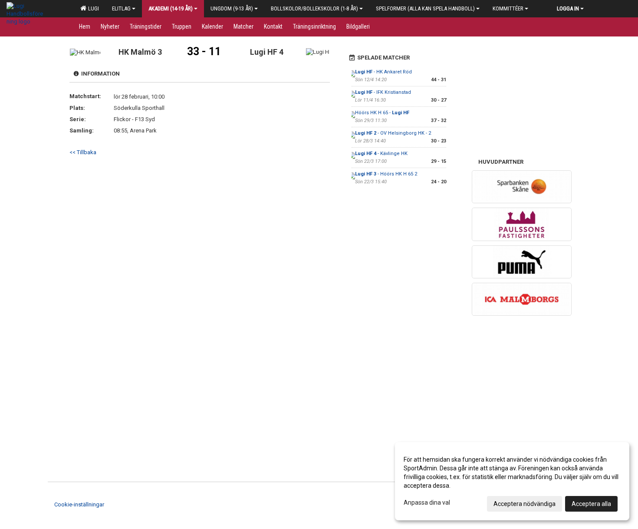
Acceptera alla (591, 503)
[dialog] (512, 481)
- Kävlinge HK (381, 153)
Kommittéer (508, 8)
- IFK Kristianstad (383, 92)
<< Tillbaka (82, 152)
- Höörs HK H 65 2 (386, 174)
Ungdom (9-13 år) (231, 8)
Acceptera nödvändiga (524, 503)
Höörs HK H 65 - (382, 113)
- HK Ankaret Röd (383, 72)
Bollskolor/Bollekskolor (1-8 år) (314, 8)
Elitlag (121, 8)
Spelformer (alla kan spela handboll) (425, 8)
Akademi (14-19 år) (170, 8)
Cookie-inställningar (79, 504)
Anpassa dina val (427, 502)
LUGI (92, 8)
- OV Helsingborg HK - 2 (393, 133)
